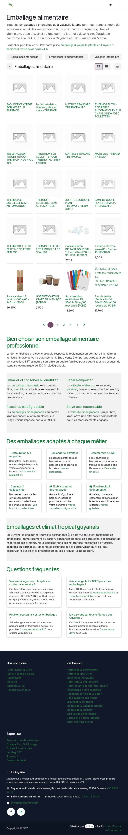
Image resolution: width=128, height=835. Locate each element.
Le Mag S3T (14, 752)
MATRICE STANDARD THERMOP (107, 155)
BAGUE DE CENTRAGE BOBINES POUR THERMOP (19, 107)
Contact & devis (16, 760)
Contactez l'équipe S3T (33, 629)
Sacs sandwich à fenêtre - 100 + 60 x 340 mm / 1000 (18, 299)
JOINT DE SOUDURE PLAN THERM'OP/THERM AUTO (77, 204)
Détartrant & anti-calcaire (82, 681)
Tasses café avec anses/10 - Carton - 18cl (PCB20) (106, 249)
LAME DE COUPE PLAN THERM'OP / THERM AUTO (105, 203)
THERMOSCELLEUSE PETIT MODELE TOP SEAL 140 (48, 249)
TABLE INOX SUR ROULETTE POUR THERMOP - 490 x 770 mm (19, 158)
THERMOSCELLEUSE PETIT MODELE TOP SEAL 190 (19, 249)
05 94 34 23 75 (90, 796)
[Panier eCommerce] (110, 4)
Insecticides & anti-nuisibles (83, 689)
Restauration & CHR (19, 670)
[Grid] (98, 66)
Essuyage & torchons (79, 701)
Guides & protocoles (19, 748)
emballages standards (25, 385)
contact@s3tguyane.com (24, 802)
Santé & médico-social (20, 674)
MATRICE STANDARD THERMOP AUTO (77, 106)
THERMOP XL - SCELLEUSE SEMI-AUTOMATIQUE (17, 203)
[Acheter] (21, 97)
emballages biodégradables (29, 412)
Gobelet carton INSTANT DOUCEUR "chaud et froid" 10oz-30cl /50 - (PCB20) (78, 251)
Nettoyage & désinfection (82, 670)
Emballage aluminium (79, 709)
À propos (12, 756)
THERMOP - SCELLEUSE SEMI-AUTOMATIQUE (47, 203)
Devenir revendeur (18, 689)
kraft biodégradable (104, 592)
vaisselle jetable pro (82, 385)
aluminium (20, 389)
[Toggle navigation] (118, 4)
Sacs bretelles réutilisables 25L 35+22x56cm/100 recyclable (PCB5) (75, 301)
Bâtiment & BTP (16, 685)
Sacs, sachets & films (79, 721)
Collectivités (13, 677)
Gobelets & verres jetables (83, 717)
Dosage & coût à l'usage (21, 744)
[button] (12, 97)
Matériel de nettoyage (80, 677)
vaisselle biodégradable (85, 412)
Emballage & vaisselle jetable (84, 705)
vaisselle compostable (81, 596)
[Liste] (106, 66)
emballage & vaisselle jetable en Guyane (86, 45)
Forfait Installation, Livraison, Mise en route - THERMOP (46, 107)
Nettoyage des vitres (79, 674)
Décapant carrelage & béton (84, 693)
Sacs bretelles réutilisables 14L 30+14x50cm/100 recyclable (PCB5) (105, 301)
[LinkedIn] (21, 812)
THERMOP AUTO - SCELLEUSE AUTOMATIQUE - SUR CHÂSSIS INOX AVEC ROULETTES (108, 110)
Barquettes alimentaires (81, 713)
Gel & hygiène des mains (81, 697)
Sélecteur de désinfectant (22, 740)
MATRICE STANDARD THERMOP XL (77, 155)
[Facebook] (11, 812)
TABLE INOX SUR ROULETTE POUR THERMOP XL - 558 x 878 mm (48, 158)
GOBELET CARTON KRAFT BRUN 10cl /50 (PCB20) (48, 299)
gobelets (71, 389)
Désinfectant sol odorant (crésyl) (87, 685)
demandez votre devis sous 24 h (27, 49)
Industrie (12, 681)
